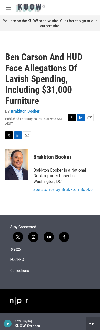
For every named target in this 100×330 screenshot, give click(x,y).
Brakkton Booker (25, 111)
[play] (8, 323)
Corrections (19, 271)
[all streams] (93, 323)
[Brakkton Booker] (16, 164)
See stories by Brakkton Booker (63, 189)
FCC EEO (17, 260)
